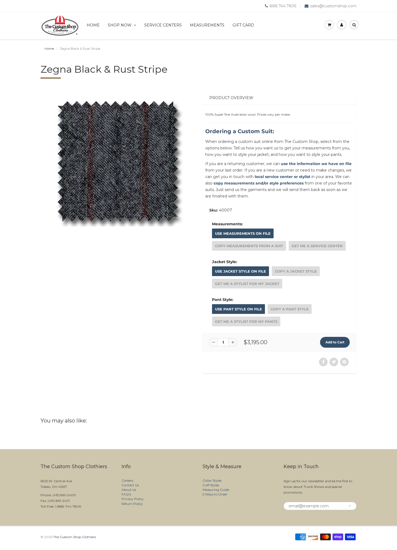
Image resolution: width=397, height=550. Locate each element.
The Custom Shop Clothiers (74, 537)
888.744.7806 (283, 6)
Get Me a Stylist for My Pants (246, 321)
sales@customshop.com (333, 6)
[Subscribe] (350, 505)
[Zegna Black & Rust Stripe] (117, 161)
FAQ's (126, 494)
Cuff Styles (211, 485)
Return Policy (132, 504)
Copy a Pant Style (290, 309)
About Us (129, 490)
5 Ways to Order (215, 494)
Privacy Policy (133, 499)
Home (93, 25)
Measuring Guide (216, 490)
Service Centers (163, 25)
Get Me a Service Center (317, 246)
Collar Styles (212, 480)
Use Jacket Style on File (240, 271)
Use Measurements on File (243, 233)
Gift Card (243, 25)
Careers (127, 480)
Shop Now (120, 25)
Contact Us (130, 485)
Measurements (207, 25)
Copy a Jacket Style (296, 271)
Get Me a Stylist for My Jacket (247, 283)
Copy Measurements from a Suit (249, 246)
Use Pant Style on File (238, 309)
